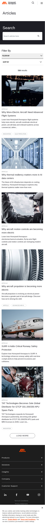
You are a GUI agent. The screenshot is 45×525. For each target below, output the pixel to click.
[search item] (22, 90)
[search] (38, 36)
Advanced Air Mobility (19, 305)
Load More (22, 436)
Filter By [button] (5, 56)
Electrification (20, 134)
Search (35, 3)
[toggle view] (42, 458)
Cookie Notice (12, 519)
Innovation (7, 134)
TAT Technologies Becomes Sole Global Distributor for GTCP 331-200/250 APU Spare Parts (21, 406)
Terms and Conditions (28, 519)
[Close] (42, 507)
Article (6, 305)
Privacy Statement (21, 504)
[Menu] (38, 3)
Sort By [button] (6, 62)
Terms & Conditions (21, 501)
